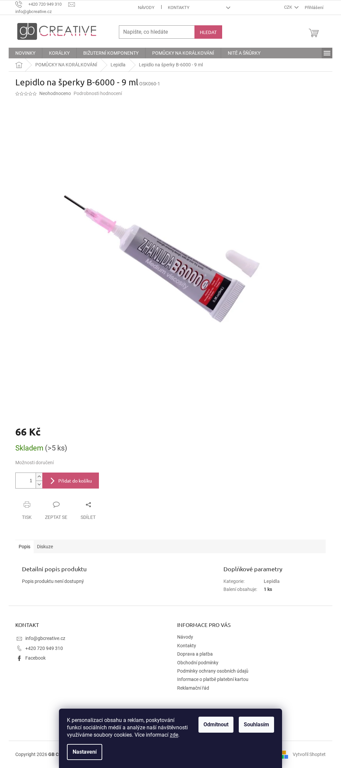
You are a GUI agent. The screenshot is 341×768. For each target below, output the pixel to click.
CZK (288, 7)
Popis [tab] (24, 546)
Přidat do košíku (75, 481)
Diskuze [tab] (45, 546)
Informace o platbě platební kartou (212, 679)
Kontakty (178, 7)
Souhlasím (256, 724)
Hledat (208, 32)
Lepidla (272, 581)
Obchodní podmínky (197, 662)
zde (174, 735)
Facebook (35, 658)
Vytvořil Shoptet (309, 754)
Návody (146, 7)
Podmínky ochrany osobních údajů (212, 671)
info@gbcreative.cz (45, 638)
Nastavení (85, 752)
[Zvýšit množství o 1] (39, 477)
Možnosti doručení (34, 462)
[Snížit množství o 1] (39, 484)
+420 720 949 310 (44, 648)
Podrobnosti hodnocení (98, 93)
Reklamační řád (193, 688)
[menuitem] (25, 53)
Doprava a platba (195, 654)
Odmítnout (215, 724)
